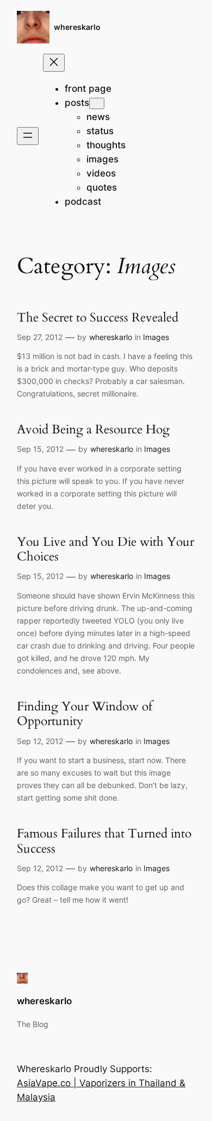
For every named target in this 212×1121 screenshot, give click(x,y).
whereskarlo (77, 27)
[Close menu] (54, 63)
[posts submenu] (96, 103)
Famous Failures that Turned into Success (104, 841)
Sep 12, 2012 (40, 741)
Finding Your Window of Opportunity (84, 714)
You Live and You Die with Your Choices (105, 549)
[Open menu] (28, 136)
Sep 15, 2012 (40, 449)
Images (156, 337)
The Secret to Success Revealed (97, 317)
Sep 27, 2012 (40, 337)
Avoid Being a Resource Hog (93, 429)
